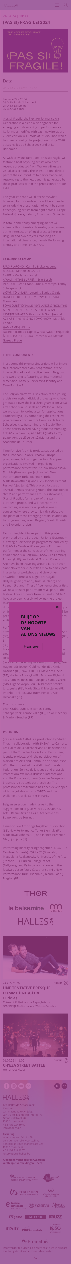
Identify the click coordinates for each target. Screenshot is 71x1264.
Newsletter (31, 646)
